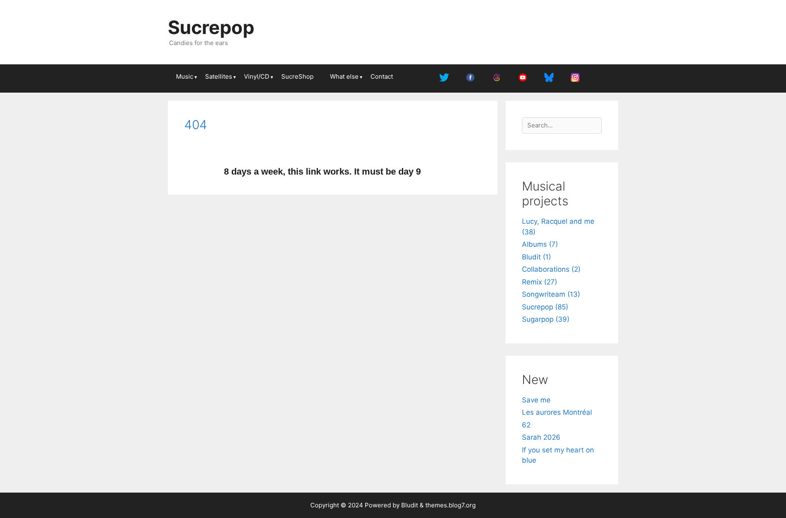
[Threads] (496, 78)
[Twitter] (444, 78)
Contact (381, 76)
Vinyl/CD (256, 76)
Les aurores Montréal (557, 412)
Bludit (409, 505)
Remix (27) (539, 282)
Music (184, 76)
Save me (536, 400)
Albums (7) (540, 244)
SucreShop (297, 76)
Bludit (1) (536, 257)
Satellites (218, 76)
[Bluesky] (549, 78)
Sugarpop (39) (545, 319)
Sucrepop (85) (545, 307)
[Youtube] (523, 78)
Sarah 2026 (541, 437)
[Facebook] (470, 78)
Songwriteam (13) (551, 294)
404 (195, 124)
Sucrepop (211, 27)
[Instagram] (575, 78)
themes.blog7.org (450, 505)
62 (526, 425)
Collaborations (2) (551, 269)
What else (344, 76)
